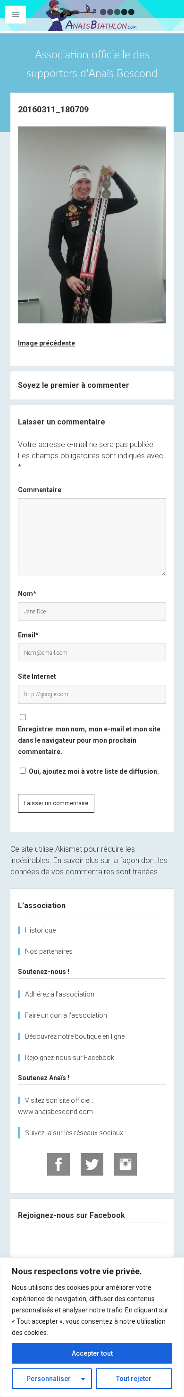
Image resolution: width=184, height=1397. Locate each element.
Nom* (27, 593)
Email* (28, 635)
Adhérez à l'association (59, 994)
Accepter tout (92, 1353)
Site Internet (37, 676)
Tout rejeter (133, 1378)
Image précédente (46, 343)
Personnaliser (48, 1378)
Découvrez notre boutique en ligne (75, 1036)
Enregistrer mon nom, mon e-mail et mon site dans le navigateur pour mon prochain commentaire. (89, 740)
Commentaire (39, 490)
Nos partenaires (49, 951)
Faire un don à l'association (66, 1015)
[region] (92, 1327)
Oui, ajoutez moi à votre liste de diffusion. (93, 771)
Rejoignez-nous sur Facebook (69, 1057)
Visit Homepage (92, 15)
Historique (40, 930)
